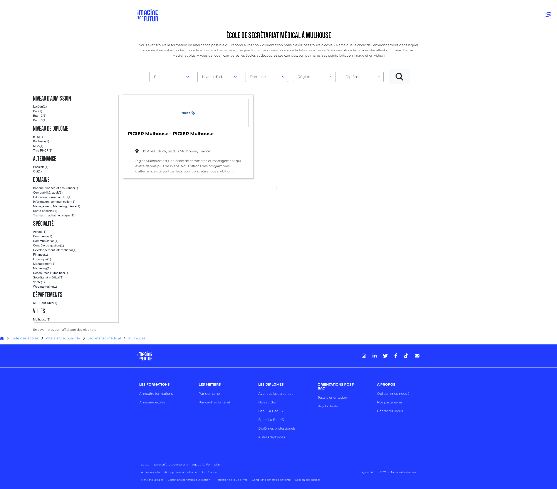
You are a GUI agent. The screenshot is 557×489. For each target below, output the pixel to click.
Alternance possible (63, 338)
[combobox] (170, 77)
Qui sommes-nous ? (393, 393)
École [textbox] (159, 77)
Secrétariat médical (104, 338)
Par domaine (209, 393)
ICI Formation (211, 464)
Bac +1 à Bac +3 (270, 411)
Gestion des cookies (307, 479)
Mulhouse (137, 338)
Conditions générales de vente (271, 479)
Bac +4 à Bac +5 (271, 420)
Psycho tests (328, 406)
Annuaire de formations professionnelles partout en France (179, 472)
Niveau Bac (267, 402)
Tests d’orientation (332, 397)
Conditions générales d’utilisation (189, 479)
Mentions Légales (152, 479)
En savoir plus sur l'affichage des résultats (64, 330)
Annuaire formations (156, 393)
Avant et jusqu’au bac (275, 393)
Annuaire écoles (152, 402)
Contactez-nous (390, 411)
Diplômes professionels (276, 428)
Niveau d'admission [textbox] (217, 77)
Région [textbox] (304, 77)
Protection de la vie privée (231, 479)
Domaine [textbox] (258, 77)
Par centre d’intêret (214, 402)
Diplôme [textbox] (353, 77)
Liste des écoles (25, 338)
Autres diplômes (271, 437)
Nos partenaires (390, 402)
